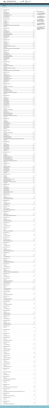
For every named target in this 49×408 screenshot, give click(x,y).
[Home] (4, 1)
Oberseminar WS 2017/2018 (7, 197)
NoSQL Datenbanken (6, 13)
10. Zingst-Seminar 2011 (6, 266)
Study (4, 7)
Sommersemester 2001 (6, 359)
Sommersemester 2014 (6, 232)
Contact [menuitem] (24, 406)
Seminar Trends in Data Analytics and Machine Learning (11, 25)
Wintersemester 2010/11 (6, 268)
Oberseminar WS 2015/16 (6, 219)
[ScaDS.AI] (22, 1)
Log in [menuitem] (45, 0)
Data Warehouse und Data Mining (8, 159)
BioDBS (4, 255)
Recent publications (40, 11)
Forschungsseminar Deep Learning (8, 198)
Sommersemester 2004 (6, 333)
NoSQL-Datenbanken (6, 101)
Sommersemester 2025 (6, 28)
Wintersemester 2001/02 (6, 355)
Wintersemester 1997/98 (6, 388)
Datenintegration (5, 214)
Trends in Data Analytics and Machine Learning (10, 92)
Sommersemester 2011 (6, 263)
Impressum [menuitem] (27, 406)
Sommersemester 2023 (6, 72)
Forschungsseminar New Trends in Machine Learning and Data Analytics (13, 138)
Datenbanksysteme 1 (6, 21)
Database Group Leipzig (11, 1)
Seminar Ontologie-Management (8, 294)
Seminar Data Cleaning (6, 314)
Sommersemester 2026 (6, 9)
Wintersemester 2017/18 (6, 194)
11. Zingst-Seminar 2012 (6, 256)
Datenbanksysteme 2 (6, 12)
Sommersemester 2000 (6, 368)
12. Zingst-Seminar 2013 (6, 245)
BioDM (4, 229)
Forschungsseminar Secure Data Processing (9, 181)
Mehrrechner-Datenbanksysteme (7, 34)
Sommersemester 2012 (6, 252)
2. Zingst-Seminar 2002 (6, 353)
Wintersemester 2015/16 (6, 217)
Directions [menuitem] (21, 406)
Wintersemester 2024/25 (6, 39)
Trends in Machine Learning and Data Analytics (10, 115)
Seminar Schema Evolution (7, 324)
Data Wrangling (5, 99)
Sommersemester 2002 (6, 350)
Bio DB (4, 287)
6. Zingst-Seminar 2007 (6, 308)
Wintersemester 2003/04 (6, 337)
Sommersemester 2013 (6, 242)
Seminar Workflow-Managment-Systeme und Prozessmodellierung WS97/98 (14, 391)
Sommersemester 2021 (6, 118)
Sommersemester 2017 (6, 200)
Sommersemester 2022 (6, 95)
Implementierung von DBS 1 (7, 136)
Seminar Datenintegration (7, 366)
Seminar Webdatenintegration (7, 304)
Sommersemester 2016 (6, 211)
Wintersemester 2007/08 (6, 301)
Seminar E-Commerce (6, 374)
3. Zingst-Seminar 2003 (6, 344)
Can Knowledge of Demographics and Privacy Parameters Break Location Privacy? (41, 24)
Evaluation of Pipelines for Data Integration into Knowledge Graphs (41, 17)
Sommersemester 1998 (6, 384)
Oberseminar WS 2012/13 (6, 249)
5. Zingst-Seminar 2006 (6, 318)
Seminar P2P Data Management (7, 340)
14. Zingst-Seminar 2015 (6, 225)
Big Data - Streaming (6, 208)
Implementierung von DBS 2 (7, 123)
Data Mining (5, 43)
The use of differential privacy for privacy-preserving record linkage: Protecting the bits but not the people (41, 28)
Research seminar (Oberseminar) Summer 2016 (9, 215)
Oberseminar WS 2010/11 (6, 270)
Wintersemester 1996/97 (6, 397)
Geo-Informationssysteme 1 (7, 288)
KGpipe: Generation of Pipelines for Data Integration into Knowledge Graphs (41, 14)
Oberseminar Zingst (6, 105)
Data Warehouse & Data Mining (7, 114)
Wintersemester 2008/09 (6, 291)
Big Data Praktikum (6, 17)
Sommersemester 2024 (6, 50)
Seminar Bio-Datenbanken (7, 357)
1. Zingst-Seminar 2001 (6, 362)
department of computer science (14, 2)
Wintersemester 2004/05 (6, 329)
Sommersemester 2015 (6, 222)
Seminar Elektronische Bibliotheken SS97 (9, 395)
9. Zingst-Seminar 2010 (6, 276)
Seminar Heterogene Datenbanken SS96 (8, 403)
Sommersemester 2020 (6, 141)
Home (2, 7)
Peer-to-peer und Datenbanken (7, 298)
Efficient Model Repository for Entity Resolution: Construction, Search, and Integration (41, 20)
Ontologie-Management (6, 239)
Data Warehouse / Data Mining (7, 91)
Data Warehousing (6, 144)
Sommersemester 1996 (6, 401)
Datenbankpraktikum (6, 35)
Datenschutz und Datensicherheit (8, 280)
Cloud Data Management (6, 166)
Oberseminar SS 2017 (6, 204)
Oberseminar (5, 26)
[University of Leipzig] (28, 1)
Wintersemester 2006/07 (6, 310)
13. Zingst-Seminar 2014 (6, 235)
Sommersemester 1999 (6, 376)
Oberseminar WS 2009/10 (6, 283)
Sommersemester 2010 (6, 273)
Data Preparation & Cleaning (7, 33)
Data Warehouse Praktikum (7, 137)
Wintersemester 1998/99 (6, 380)
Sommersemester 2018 (6, 184)
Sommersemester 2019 (6, 163)
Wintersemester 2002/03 (6, 346)
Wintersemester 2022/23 (6, 83)
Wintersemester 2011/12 (6, 258)
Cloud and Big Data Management (8, 65)
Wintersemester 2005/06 (6, 320)
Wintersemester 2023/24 (6, 61)
